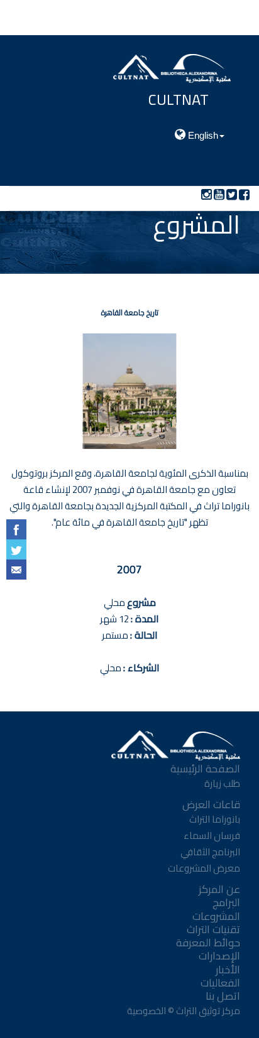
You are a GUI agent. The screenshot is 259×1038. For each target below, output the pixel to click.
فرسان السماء (212, 835)
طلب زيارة (222, 783)
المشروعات (216, 916)
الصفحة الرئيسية (205, 769)
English (201, 135)
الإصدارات (219, 956)
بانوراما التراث (214, 819)
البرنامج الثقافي (210, 852)
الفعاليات (220, 983)
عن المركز (219, 889)
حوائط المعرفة (208, 943)
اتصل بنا (223, 996)
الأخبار (228, 970)
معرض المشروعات (204, 868)
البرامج (226, 902)
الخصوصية (145, 1011)
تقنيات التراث (213, 929)
